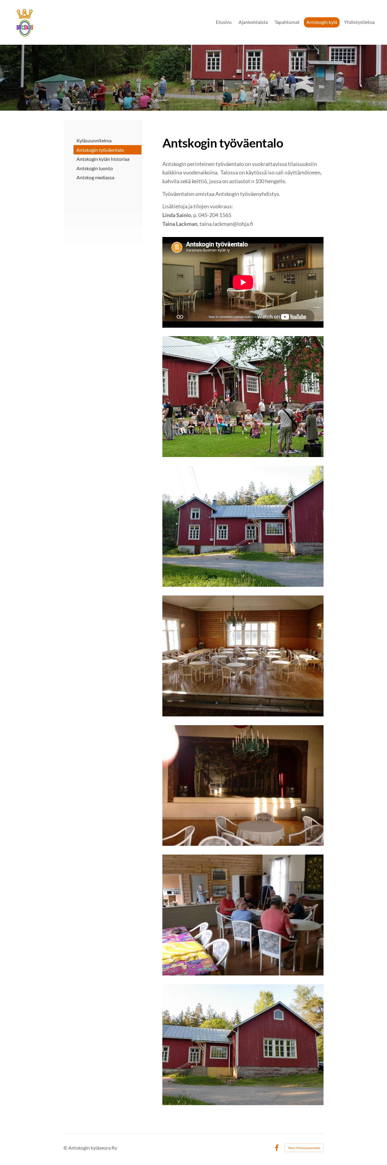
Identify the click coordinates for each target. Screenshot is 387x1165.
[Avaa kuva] (243, 526)
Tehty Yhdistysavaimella (304, 1148)
